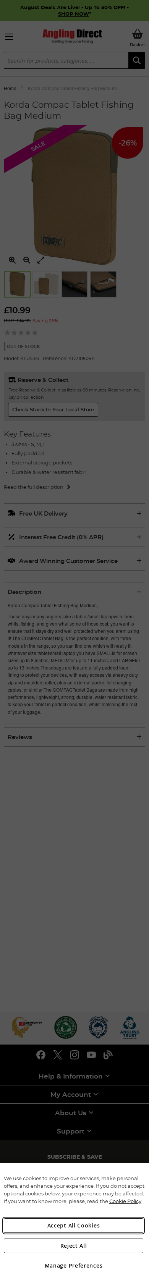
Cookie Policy (125, 1201)
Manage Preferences (74, 1265)
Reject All (73, 1245)
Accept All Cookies (73, 1225)
